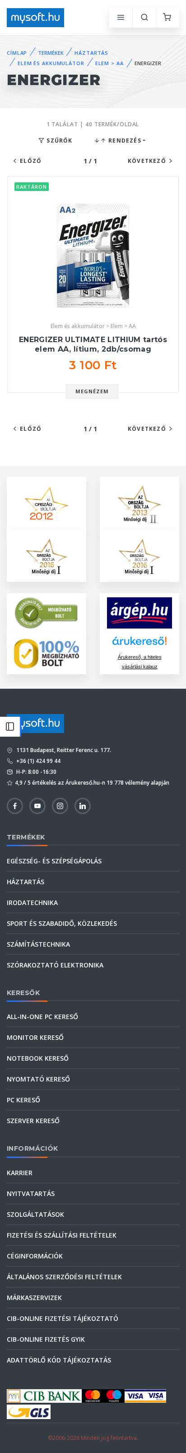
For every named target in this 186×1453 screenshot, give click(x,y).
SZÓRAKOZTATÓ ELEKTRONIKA (55, 965)
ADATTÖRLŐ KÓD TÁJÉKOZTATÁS (59, 1360)
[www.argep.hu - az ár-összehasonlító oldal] (139, 613)
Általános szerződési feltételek (64, 1276)
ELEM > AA (109, 63)
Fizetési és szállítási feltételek (61, 1235)
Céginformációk (35, 1256)
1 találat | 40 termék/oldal (93, 124)
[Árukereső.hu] (139, 644)
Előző (31, 161)
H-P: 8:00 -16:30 (35, 772)
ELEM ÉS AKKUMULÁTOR (51, 63)
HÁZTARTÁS (91, 52)
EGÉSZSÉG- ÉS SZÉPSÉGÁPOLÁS (54, 861)
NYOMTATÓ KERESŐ (38, 1079)
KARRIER (20, 1172)
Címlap (17, 52)
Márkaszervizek (34, 1297)
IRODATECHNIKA (32, 902)
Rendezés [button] (124, 140)
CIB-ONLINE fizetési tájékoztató (62, 1318)
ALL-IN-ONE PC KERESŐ (42, 1016)
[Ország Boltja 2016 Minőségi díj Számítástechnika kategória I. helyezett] (139, 554)
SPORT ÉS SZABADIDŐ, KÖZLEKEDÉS (62, 923)
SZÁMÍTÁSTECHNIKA (38, 944)
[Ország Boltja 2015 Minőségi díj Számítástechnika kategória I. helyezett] (46, 554)
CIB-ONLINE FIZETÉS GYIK (46, 1339)
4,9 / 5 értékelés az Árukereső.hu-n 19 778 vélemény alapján (92, 782)
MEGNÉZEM (92, 391)
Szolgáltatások (35, 1214)
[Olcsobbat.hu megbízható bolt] (46, 653)
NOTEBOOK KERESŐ (38, 1058)
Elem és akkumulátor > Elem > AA (93, 326)
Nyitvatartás (31, 1193)
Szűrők (58, 140)
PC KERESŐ (23, 1100)
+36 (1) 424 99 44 (37, 761)
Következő (147, 161)
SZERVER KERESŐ (33, 1120)
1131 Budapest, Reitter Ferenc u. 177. (63, 750)
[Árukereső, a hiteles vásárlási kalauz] (46, 612)
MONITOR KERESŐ (35, 1037)
